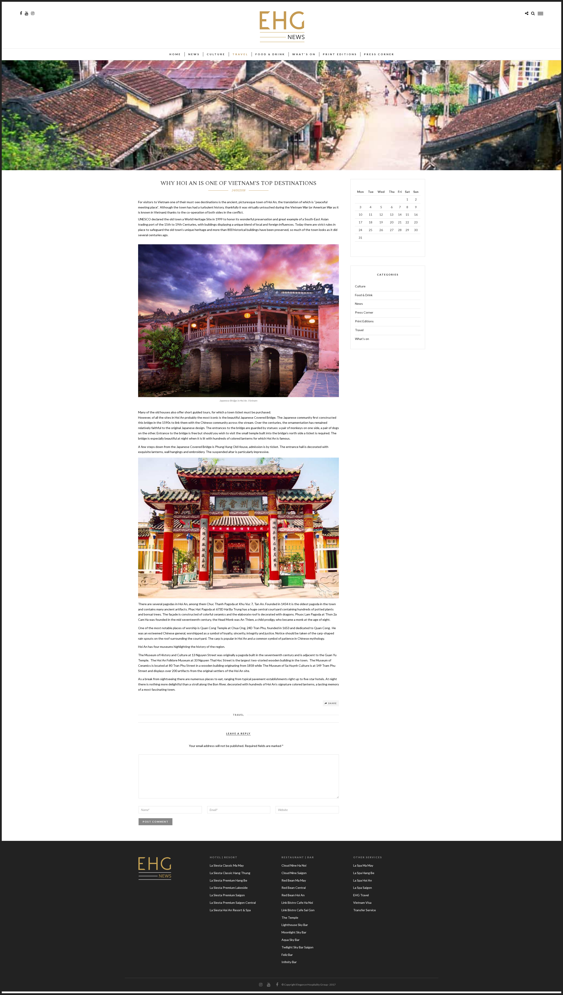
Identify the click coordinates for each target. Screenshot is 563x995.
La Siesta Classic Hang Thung (230, 873)
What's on (362, 339)
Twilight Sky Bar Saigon (297, 947)
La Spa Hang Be (363, 873)
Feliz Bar (287, 955)
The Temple (290, 917)
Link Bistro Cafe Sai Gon (298, 910)
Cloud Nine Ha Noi (294, 865)
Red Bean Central (294, 887)
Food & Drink (270, 54)
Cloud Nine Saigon (294, 873)
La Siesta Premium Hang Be (228, 880)
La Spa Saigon (362, 887)
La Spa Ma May (363, 865)
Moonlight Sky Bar (294, 932)
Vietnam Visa (362, 902)
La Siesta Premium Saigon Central (233, 902)
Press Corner (379, 54)
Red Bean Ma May (294, 880)
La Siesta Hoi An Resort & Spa (230, 910)
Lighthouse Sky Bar (295, 925)
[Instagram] (32, 13)
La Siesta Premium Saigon (227, 895)
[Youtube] (26, 13)
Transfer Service (364, 910)
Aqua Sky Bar (291, 940)
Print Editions (340, 54)
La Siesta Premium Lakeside (229, 887)
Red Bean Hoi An (293, 895)
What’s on (304, 54)
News (194, 54)
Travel (240, 54)
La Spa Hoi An (362, 880)
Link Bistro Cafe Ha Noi (297, 902)
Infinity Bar (289, 962)
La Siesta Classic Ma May (227, 865)
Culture (216, 54)
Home (175, 54)
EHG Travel (361, 895)
